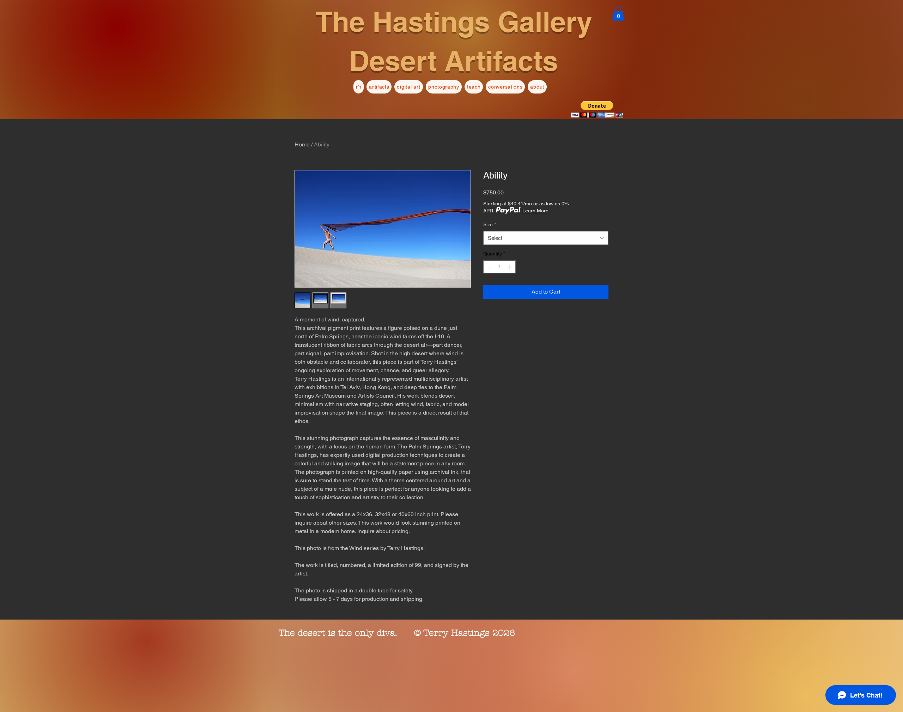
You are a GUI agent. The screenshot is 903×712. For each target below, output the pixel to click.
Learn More (535, 210)
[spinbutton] (499, 267)
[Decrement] (488, 267)
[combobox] (545, 238)
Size (489, 224)
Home (302, 144)
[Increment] (510, 267)
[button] (618, 13)
